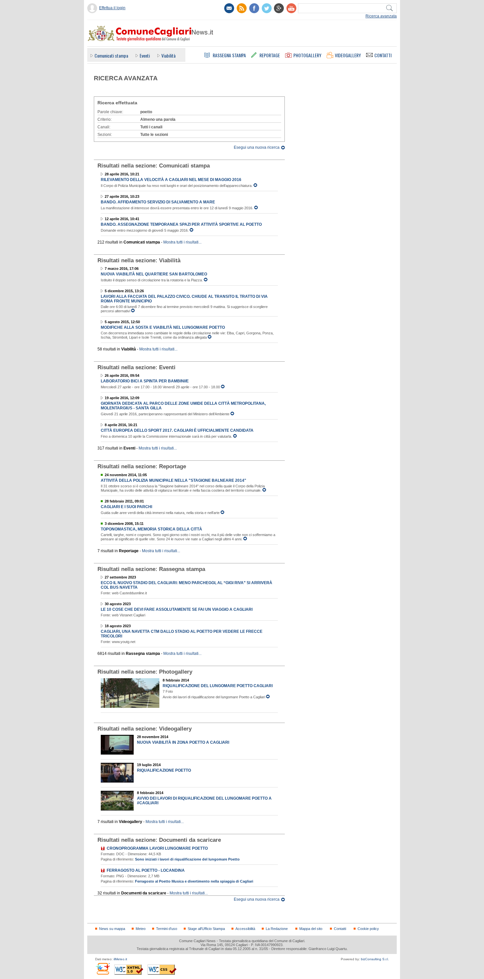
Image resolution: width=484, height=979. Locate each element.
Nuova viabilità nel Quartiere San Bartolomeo (154, 274)
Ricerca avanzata (381, 16)
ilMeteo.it (120, 959)
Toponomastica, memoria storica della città (151, 529)
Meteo (141, 929)
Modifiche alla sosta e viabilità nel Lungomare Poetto (163, 327)
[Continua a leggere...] (255, 186)
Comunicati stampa (111, 55)
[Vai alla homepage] (150, 33)
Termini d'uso (166, 929)
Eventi (145, 55)
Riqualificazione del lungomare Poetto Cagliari (218, 685)
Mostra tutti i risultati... (182, 242)
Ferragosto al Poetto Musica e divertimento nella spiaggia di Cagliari (194, 881)
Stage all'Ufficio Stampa (206, 929)
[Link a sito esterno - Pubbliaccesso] (102, 969)
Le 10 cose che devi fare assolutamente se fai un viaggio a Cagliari (177, 609)
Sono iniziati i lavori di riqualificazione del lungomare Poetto (187, 859)
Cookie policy (368, 929)
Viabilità (168, 55)
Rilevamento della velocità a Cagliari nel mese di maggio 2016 (171, 179)
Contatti (340, 929)
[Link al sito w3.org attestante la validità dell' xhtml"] (128, 970)
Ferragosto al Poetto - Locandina (146, 870)
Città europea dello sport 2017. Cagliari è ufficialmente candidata (177, 430)
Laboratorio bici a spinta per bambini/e (145, 381)
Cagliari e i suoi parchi (126, 506)
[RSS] (242, 8)
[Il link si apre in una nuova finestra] (254, 8)
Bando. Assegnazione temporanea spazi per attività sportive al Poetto (181, 224)
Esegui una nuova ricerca (257, 147)
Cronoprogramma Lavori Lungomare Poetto (157, 848)
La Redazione (277, 929)
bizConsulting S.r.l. (375, 959)
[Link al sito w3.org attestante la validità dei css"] (162, 970)
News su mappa (112, 929)
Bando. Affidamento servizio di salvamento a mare (158, 202)
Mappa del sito (310, 929)
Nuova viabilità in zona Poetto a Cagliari (183, 742)
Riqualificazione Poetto (164, 770)
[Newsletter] (229, 8)
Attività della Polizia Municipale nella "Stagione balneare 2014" (173, 480)
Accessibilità (245, 929)
